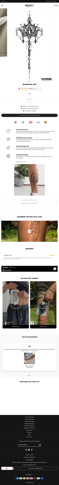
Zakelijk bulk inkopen (29, 421)
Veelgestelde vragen (29, 423)
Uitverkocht (15, 327)
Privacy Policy (29, 430)
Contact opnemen (29, 417)
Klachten (29, 432)
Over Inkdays (29, 437)
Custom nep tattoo (29, 419)
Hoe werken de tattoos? (29, 200)
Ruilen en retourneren (29, 425)
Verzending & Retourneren (29, 203)
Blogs (29, 434)
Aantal (29, 99)
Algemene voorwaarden (29, 428)
